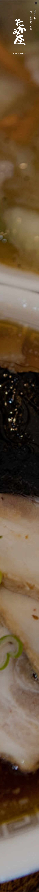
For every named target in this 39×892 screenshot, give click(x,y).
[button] (36, 3)
